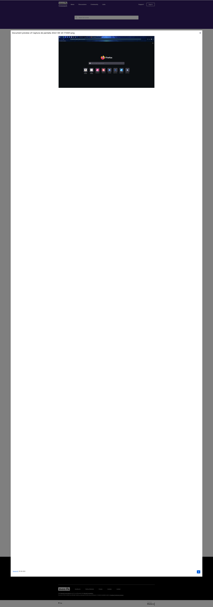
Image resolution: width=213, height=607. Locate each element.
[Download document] (198, 571)
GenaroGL (15, 571)
